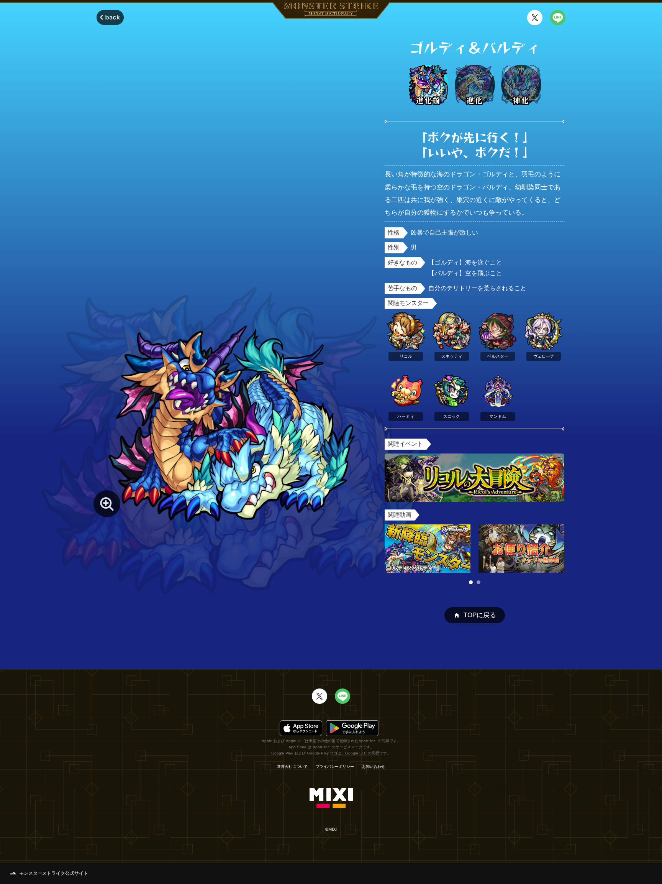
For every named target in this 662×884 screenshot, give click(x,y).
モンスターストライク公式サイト (53, 873)
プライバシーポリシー (335, 767)
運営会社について (292, 767)
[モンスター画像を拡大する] (106, 503)
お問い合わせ (373, 767)
